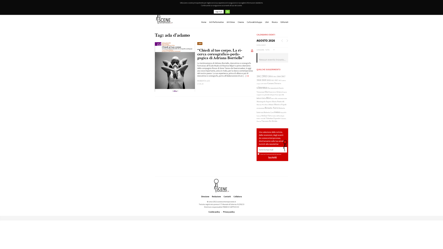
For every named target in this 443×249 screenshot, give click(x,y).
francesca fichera (275, 92)
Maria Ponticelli (278, 102)
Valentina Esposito (273, 118)
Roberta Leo (269, 112)
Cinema (241, 22)
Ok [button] (227, 12)
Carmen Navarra (274, 83)
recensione (260, 108)
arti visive (264, 83)
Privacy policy (229, 212)
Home (203, 22)
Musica (275, 22)
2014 (270, 76)
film (266, 92)
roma (277, 112)
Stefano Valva (266, 116)
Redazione (216, 196)
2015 (274, 77)
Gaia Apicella (279, 95)
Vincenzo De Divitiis (269, 121)
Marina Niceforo (262, 105)
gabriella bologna (269, 95)
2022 (276, 80)
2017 (283, 76)
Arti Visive (231, 22)
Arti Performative (216, 22)
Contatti (227, 196)
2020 (268, 80)
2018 (259, 80)
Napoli (283, 105)
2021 (272, 80)
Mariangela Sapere (264, 101)
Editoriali (284, 22)
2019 (264, 80)
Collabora (237, 196)
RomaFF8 (283, 112)
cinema (262, 87)
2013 (265, 76)
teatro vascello (261, 118)
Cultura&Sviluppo (254, 22)
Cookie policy (214, 212)
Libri (267, 22)
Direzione (205, 196)
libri (268, 98)
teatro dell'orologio (278, 116)
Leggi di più (218, 12)
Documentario (273, 88)
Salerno (259, 116)
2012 (259, 76)
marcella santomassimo (279, 98)
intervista (261, 98)
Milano (271, 105)
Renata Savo (271, 108)
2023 (279, 80)
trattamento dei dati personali (273, 154)
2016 (279, 76)
